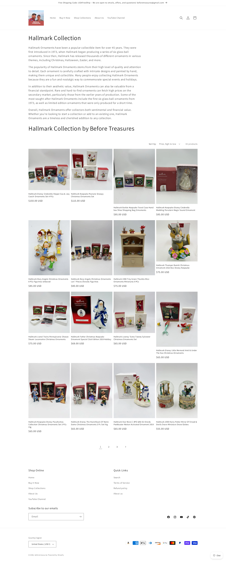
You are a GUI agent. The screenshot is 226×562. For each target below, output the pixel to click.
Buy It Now (33, 482)
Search (117, 477)
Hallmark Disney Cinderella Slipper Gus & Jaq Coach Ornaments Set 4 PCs (48, 195)
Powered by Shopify (56, 555)
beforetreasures (41, 555)
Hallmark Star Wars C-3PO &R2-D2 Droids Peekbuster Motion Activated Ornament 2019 (134, 423)
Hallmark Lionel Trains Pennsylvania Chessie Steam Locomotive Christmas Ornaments (48, 338)
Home (31, 477)
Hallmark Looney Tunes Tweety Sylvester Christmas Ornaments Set (132, 338)
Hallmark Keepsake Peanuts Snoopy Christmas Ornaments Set (87, 195)
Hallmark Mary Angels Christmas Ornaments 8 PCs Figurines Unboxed (48, 280)
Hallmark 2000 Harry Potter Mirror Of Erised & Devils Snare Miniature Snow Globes (176, 423)
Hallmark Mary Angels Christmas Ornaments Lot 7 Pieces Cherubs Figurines (91, 280)
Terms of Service (122, 482)
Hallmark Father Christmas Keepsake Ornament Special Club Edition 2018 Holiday (91, 338)
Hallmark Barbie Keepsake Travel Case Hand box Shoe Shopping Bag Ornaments (134, 208)
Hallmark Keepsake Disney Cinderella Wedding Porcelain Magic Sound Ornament (175, 208)
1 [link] (100, 446)
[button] (181, 18)
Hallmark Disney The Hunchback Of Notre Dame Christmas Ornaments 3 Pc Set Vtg (90, 423)
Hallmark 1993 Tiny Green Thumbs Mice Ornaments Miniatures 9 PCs (131, 280)
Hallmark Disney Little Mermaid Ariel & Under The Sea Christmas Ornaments (176, 351)
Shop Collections (37, 488)
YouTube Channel (37, 499)
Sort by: (152, 144)
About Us (33, 493)
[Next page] (125, 446)
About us (118, 493)
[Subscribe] (80, 516)
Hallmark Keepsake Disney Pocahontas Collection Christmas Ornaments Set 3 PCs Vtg (47, 424)
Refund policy (120, 488)
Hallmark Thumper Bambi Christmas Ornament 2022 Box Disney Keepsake (173, 266)
